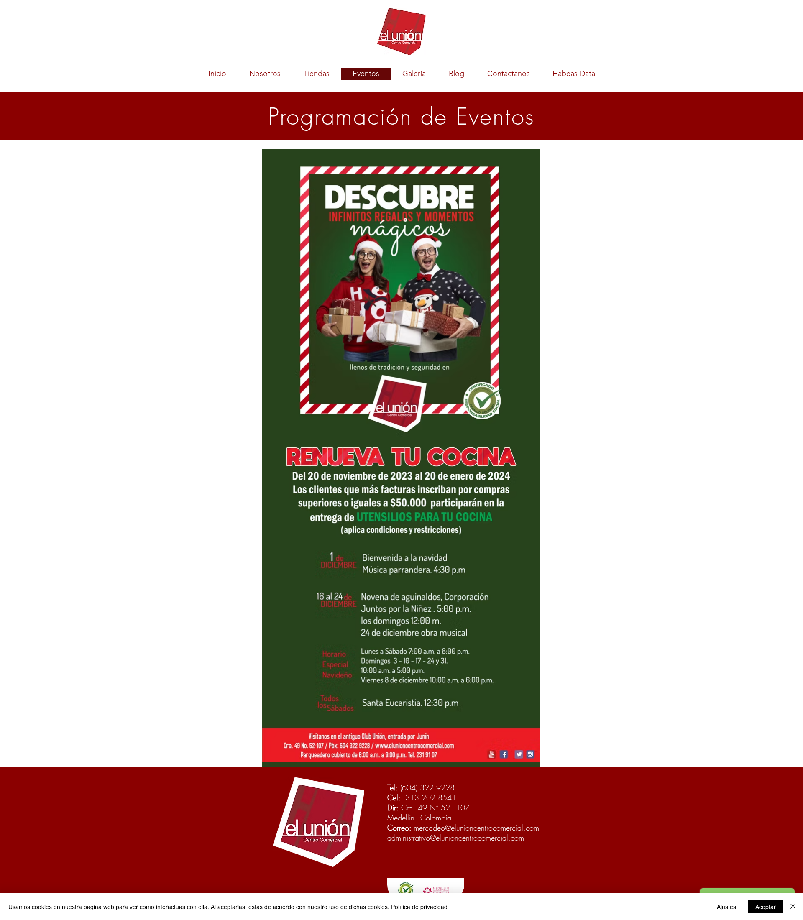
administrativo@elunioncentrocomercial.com (455, 838)
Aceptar (765, 906)
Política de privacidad (419, 906)
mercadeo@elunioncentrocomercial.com (476, 828)
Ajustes (726, 906)
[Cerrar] (793, 906)
